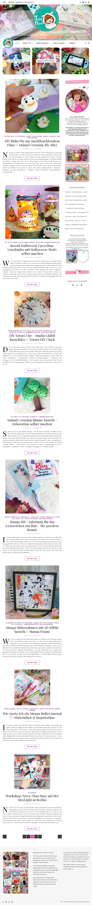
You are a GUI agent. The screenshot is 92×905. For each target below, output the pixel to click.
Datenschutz (29, 2)
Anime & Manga (42, 43)
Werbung (11, 2)
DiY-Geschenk (20, 136)
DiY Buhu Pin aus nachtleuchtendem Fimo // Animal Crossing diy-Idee (32, 143)
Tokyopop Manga (31, 518)
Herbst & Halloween (34, 136)
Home (17, 43)
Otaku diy (21, 332)
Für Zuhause (48, 623)
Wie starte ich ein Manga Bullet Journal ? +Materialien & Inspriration (32, 715)
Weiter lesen (32, 178)
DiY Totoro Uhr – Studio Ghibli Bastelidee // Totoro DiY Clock (32, 337)
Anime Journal (10, 709)
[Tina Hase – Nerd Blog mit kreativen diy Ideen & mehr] (46, 18)
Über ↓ (5, 2)
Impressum (19, 2)
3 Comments (36, 721)
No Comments (38, 149)
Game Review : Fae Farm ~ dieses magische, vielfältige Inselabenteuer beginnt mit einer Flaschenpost (76, 224)
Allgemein (9, 623)
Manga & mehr (58, 43)
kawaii (45, 136)
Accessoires (9, 136)
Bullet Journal (23, 709)
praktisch (19, 518)
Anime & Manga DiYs (15, 331)
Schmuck (52, 136)
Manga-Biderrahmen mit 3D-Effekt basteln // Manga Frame (32, 629)
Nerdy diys (27, 43)
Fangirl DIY (48, 331)
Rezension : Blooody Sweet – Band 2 (76, 192)
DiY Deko (8, 242)
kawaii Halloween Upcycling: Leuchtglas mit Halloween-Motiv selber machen (32, 249)
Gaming (72, 43)
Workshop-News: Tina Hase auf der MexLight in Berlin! (32, 798)
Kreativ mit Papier (38, 517)
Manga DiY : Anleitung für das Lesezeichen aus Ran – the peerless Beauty (32, 526)
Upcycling (40, 242)
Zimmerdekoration (52, 242)
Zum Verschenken (48, 332)
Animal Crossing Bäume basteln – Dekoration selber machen (32, 422)
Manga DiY (50, 517)
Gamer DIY (34, 417)
